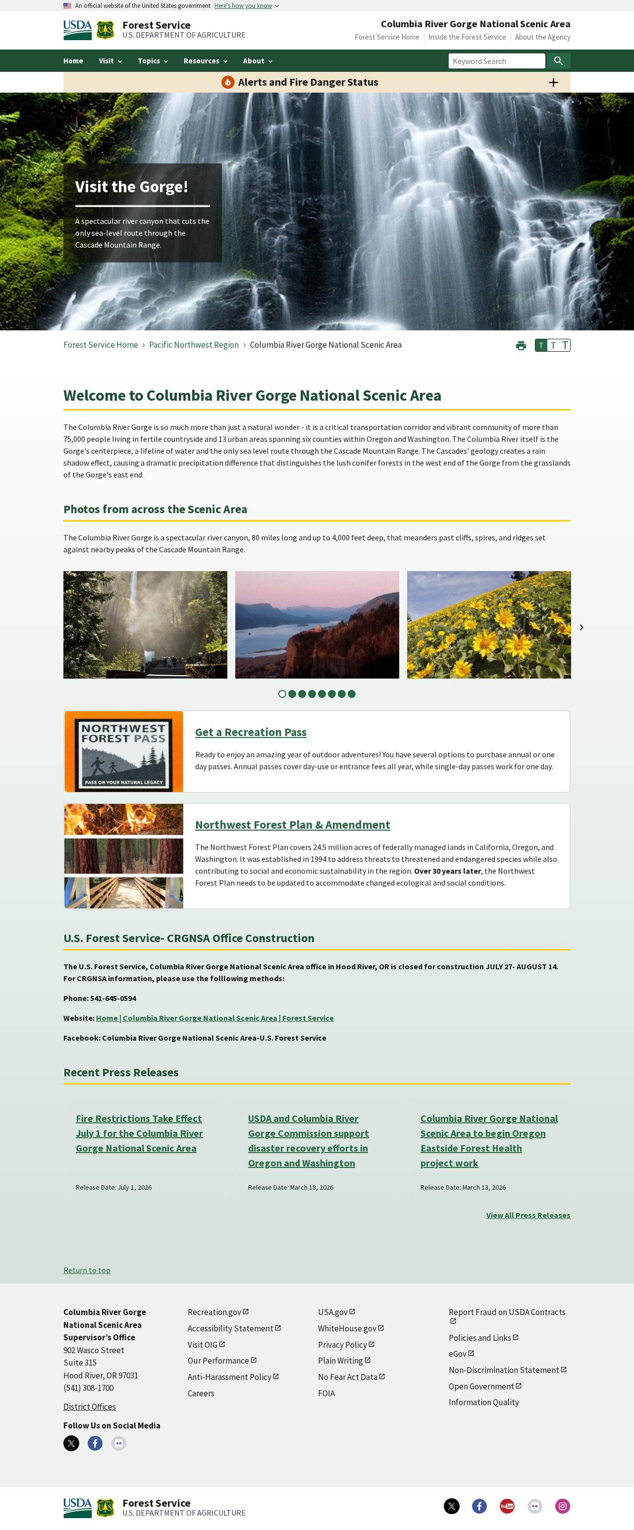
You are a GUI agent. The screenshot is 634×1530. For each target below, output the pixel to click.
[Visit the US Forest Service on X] (452, 1506)
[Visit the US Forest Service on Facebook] (479, 1506)
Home (73, 60)
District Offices (89, 1406)
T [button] (541, 345)
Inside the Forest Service (467, 37)
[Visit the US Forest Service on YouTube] (507, 1506)
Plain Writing (340, 1360)
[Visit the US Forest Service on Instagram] (563, 1506)
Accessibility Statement (230, 1328)
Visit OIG (202, 1344)
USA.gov (333, 1312)
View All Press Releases (528, 1215)
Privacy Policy (342, 1344)
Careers (201, 1393)
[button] (521, 344)
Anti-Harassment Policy (229, 1377)
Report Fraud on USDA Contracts (507, 1312)
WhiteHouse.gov (347, 1328)
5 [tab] (322, 694)
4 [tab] (312, 694)
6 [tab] (332, 694)
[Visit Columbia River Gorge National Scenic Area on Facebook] (95, 1443)
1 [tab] (282, 694)
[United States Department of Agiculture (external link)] (79, 30)
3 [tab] (302, 694)
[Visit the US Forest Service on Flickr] (535, 1506)
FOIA (326, 1393)
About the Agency (543, 37)
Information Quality (484, 1402)
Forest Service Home (387, 37)
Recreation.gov (214, 1312)
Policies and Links (480, 1337)
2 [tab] (292, 694)
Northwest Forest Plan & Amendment (292, 824)
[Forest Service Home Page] (105, 30)
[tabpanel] (145, 625)
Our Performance (218, 1360)
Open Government (481, 1386)
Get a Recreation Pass (251, 732)
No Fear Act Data (347, 1377)
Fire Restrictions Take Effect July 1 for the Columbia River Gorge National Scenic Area (139, 1133)
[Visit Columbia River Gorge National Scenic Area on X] (71, 1443)
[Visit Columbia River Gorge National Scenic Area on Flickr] (119, 1443)
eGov (458, 1353)
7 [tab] (342, 694)
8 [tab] (352, 694)
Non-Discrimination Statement (504, 1370)
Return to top (86, 1270)
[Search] (559, 61)
